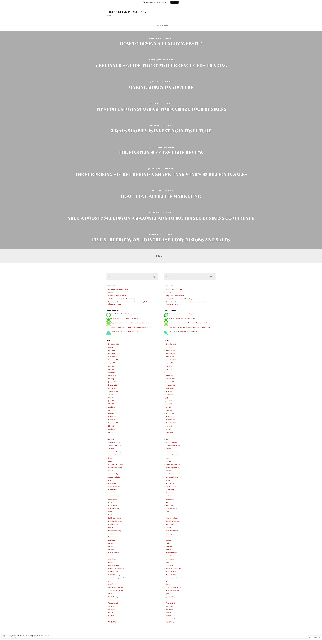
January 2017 (112, 416)
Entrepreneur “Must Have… (132, 331)
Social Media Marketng (116, 590)
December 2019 (113, 350)
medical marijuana (114, 556)
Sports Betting (113, 597)
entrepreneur (112, 499)
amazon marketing (114, 452)
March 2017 (112, 410)
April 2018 (111, 372)
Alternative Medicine (115, 445)
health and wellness (114, 518)
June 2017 (111, 401)
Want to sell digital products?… (131, 314)
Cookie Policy (35, 637)
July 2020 (111, 347)
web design (112, 609)
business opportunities (115, 464)
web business (112, 606)
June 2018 (111, 366)
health (110, 515)
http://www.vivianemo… (119, 323)
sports (110, 593)
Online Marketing (114, 575)
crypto (110, 480)
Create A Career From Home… (129, 318)
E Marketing (112, 490)
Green (110, 512)
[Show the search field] (214, 11)
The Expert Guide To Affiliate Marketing (121, 299)
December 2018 (113, 353)
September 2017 (113, 391)
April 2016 (111, 429)
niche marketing (113, 565)
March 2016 (112, 432)
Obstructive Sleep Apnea (116, 568)
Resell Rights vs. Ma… (118, 327)
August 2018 (112, 363)
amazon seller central (115, 455)
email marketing (113, 496)
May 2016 (111, 426)
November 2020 (113, 344)
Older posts (161, 256)
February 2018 (112, 379)
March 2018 (112, 375)
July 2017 (111, 398)
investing (111, 534)
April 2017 (111, 407)
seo (109, 581)
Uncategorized (113, 603)
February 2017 (112, 413)
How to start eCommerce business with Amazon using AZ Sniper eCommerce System (129, 303)
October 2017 (112, 388)
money (110, 562)
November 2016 (113, 423)
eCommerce (112, 493)
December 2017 (113, 385)
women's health (113, 619)
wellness (111, 616)
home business (113, 524)
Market (110, 543)
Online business (113, 571)
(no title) (111, 292)
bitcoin (110, 458)
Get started (174, 2)
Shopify (110, 584)
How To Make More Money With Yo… (141, 327)
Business (111, 461)
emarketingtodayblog (126, 12)
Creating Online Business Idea (118, 289)
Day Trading (112, 483)
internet (111, 527)
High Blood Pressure (115, 521)
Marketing (111, 546)
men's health (112, 559)
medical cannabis (113, 553)
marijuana (111, 540)
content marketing (114, 477)
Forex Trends (112, 505)
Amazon (111, 449)
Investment (112, 537)
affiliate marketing (114, 442)
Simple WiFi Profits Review (117, 295)
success (110, 600)
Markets (111, 549)
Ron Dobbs (115, 314)
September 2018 (113, 360)
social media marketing (115, 587)
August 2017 (112, 394)
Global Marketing (114, 508)
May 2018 (111, 369)
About (108, 16)
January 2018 (112, 382)
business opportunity (115, 467)
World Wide (112, 622)
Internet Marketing (114, 530)
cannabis (111, 471)
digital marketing (114, 486)
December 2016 (113, 420)
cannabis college (113, 474)
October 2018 (112, 357)
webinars (111, 612)
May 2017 (111, 404)
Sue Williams (115, 331)
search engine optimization (117, 578)
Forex (110, 502)
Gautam (114, 318)
